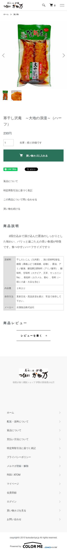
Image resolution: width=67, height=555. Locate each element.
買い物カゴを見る (16, 510)
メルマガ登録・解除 (18, 466)
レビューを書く (32, 335)
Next (63, 55)
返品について (10, 181)
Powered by (15, 546)
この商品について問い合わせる (20, 199)
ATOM (17, 474)
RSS (9, 474)
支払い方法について (18, 439)
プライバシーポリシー (19, 457)
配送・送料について (18, 421)
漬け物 (16, 14)
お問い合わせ (14, 519)
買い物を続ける (11, 208)
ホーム (6, 14)
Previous (4, 55)
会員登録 (11, 492)
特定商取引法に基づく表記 (17, 190)
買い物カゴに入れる (37, 155)
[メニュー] (62, 5)
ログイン (11, 501)
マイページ (13, 483)
